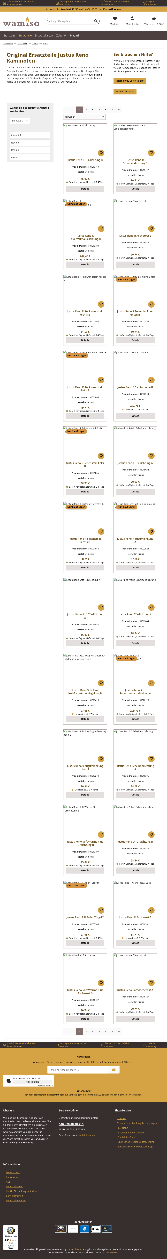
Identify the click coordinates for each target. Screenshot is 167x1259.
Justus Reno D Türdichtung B (135, 841)
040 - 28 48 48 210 (69, 9)
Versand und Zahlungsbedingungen (137, 1123)
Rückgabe (122, 1127)
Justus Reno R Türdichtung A (135, 463)
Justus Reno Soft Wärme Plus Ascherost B (85, 992)
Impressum (12, 1177)
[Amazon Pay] (61, 1229)
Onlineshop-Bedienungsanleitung (135, 1141)
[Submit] (114, 1070)
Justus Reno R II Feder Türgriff (85, 917)
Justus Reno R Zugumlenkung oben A (85, 767)
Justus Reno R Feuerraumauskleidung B (85, 237)
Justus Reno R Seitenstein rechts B (85, 540)
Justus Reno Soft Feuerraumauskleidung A (135, 692)
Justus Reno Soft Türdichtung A (85, 616)
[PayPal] (84, 1229)
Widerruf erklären (16, 1200)
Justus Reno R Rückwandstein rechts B (85, 313)
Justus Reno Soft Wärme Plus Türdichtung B (85, 843)
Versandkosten (74, 1249)
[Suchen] (96, 21)
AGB (99, 1094)
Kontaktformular (112, 9)
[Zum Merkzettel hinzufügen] (101, 153)
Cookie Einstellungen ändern (22, 1191)
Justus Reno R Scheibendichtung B (135, 161)
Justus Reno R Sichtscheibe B (135, 387)
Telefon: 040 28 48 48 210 (130, 80)
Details (85, 188)
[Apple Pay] (96, 1229)
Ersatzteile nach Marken (130, 1132)
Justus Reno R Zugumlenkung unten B (135, 313)
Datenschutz (13, 1172)
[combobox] (69, 21)
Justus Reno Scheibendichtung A (135, 767)
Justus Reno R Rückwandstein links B (85, 389)
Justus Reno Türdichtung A (135, 614)
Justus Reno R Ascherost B (135, 235)
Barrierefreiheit (14, 1195)
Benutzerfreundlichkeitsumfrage (135, 1146)
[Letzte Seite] (118, 110)
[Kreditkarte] (107, 1229)
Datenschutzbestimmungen (50, 1094)
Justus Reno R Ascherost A (135, 917)
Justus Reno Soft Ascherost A (135, 990)
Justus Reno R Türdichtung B (85, 160)
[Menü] (16, 1227)
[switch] (11, 1247)
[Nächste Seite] (112, 110)
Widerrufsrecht (14, 1186)
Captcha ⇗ (45, 1085)
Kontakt (121, 1118)
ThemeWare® (111, 1252)
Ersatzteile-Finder (127, 1137)
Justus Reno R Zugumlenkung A (135, 540)
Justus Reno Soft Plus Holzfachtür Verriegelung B (85, 692)
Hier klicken (32, 1081)
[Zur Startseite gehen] (21, 21)
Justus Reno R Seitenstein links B (85, 465)
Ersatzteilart (18, 120)
